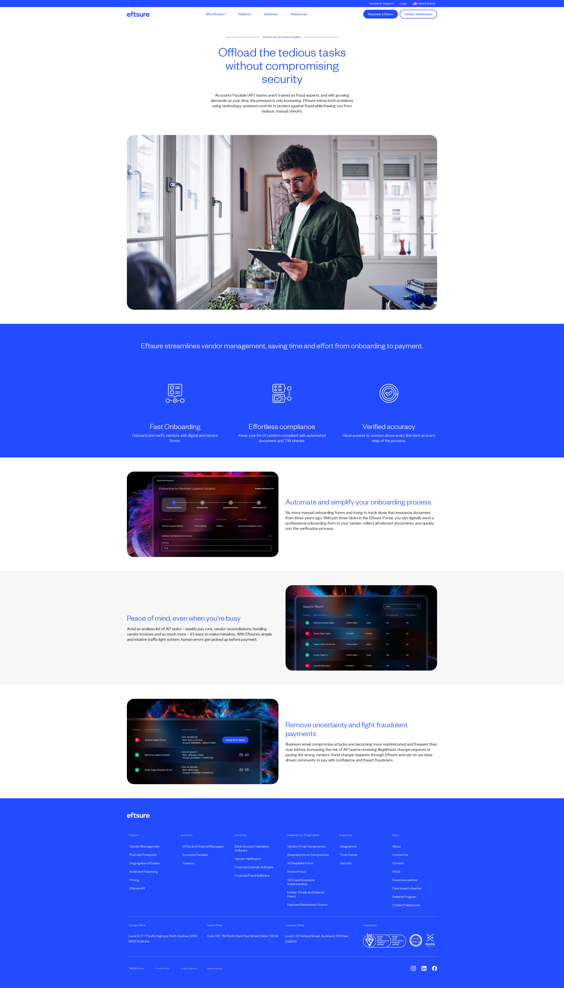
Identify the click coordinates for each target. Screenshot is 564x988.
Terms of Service (188, 968)
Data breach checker (407, 888)
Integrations (348, 846)
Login (403, 3)
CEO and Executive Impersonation (301, 882)
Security (346, 863)
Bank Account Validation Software (252, 848)
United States (426, 3)
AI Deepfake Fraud (300, 863)
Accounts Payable (195, 855)
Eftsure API (137, 888)
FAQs (396, 871)
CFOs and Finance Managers (203, 846)
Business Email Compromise (308, 855)
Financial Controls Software (254, 867)
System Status (214, 968)
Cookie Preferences (406, 905)
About (396, 846)
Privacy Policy (162, 968)
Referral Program (404, 896)
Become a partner (405, 880)
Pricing (134, 880)
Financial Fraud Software (252, 875)
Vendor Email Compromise (306, 846)
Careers (398, 863)
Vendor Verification (418, 14)
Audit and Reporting (144, 871)
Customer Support (381, 3)
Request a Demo (380, 14)
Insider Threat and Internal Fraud (305, 894)
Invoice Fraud (296, 871)
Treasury (188, 863)
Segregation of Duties (145, 863)
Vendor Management (144, 846)
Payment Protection (143, 855)
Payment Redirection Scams (307, 904)
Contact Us (400, 855)
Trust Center (349, 855)
